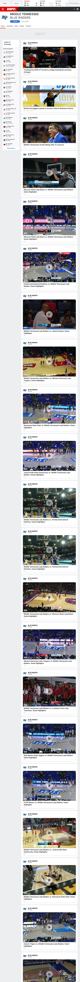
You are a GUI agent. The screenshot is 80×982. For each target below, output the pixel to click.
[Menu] (3, 9)
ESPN (11, 9)
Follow (15, 21)
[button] (74, 9)
